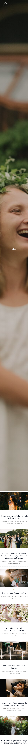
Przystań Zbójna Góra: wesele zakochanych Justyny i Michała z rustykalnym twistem (14, 555)
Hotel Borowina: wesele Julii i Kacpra (14, 666)
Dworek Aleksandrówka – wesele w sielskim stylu (14, 517)
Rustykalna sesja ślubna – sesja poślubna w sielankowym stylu (14, 741)
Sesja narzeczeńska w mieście (14, 593)
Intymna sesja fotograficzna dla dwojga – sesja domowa (14, 704)
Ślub (14, 512)
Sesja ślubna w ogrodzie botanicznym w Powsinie (14, 629)
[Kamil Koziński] (5, 4)
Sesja (14, 589)
